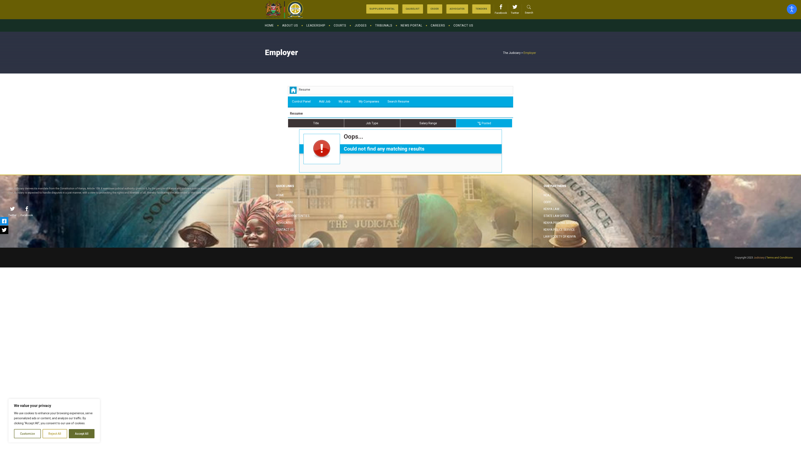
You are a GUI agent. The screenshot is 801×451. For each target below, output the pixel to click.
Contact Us (285, 229)
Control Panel (301, 101)
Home (280, 195)
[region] (54, 421)
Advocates (284, 222)
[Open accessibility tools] (792, 9)
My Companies (369, 101)
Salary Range (428, 123)
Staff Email (284, 202)
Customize (27, 433)
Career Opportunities (293, 216)
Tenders (282, 209)
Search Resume (398, 101)
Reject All (54, 433)
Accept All (81, 433)
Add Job (324, 101)
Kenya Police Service (559, 229)
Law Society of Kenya (560, 236)
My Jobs (344, 101)
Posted (486, 123)
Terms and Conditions (779, 257)
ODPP (547, 202)
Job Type (372, 123)
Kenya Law (551, 209)
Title (316, 123)
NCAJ (547, 195)
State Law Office (556, 216)
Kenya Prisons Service (560, 222)
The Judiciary (512, 52)
